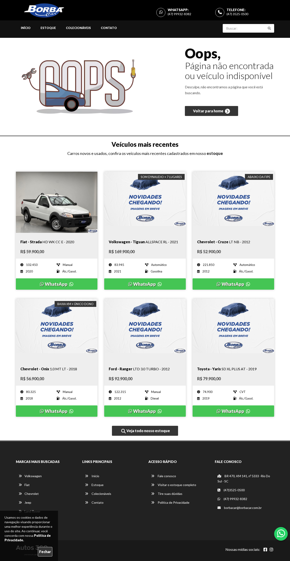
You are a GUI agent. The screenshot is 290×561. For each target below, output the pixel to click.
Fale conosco (166, 476)
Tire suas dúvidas (169, 494)
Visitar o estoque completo (176, 485)
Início (26, 28)
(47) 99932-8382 (179, 14)
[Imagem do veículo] (56, 202)
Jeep (27, 502)
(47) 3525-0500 (237, 14)
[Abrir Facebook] (265, 549)
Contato (109, 28)
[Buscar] (269, 28)
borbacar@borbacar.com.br (242, 508)
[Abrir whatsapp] (281, 533)
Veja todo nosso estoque (148, 431)
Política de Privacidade (173, 502)
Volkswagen (33, 476)
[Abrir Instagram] (271, 549)
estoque (215, 153)
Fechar (45, 551)
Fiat (27, 485)
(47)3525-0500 (234, 490)
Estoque (48, 28)
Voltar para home (208, 111)
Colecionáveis (78, 28)
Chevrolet (31, 494)
